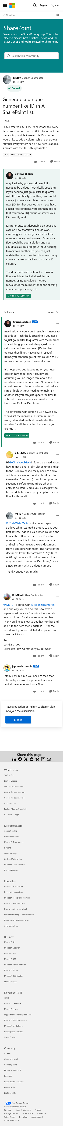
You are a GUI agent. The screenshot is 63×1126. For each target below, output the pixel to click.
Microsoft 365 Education (14, 903)
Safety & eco (9, 1117)
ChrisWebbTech (24, 173)
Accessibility (9, 1087)
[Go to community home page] (12, 5)
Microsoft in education (13, 886)
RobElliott (18, 595)
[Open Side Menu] (5, 5)
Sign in (18, 719)
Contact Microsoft (23, 1110)
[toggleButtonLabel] (57, 15)
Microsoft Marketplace (13, 1026)
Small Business (10, 981)
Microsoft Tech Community (15, 1020)
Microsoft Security (12, 947)
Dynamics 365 (10, 953)
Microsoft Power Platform (15, 964)
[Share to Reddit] (31, 759)
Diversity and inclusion (13, 1081)
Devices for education (13, 892)
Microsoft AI (9, 942)
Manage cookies (11, 1113)
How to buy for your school (15, 909)
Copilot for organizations (14, 792)
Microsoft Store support (14, 842)
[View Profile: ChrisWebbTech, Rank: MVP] (7, 323)
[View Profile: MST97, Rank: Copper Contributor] (7, 79)
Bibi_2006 (20, 452)
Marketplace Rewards (13, 1031)
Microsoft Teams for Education (17, 897)
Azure (6, 997)
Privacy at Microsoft (12, 1070)
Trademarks (42, 1113)
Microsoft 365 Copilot (13, 976)
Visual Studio (9, 1037)
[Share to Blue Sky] (37, 759)
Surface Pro (9, 775)
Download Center (11, 836)
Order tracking (10, 853)
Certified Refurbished (13, 859)
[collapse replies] (31, 319)
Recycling (23, 1117)
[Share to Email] (49, 759)
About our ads (37, 1117)
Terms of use (27, 1113)
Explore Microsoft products (15, 809)
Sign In (55, 5)
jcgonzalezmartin (44, 604)
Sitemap (7, 1110)
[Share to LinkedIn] (14, 759)
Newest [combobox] (53, 312)
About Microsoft (11, 1059)
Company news (10, 1064)
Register (44, 5)
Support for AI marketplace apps (17, 1014)
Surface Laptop (10, 780)
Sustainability (10, 1092)
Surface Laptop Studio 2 (14, 786)
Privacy (38, 1110)
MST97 (17, 77)
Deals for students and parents (17, 920)
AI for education (11, 926)
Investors (8, 1076)
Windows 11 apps (11, 814)
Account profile (10, 830)
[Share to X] (26, 759)
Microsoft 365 (10, 959)
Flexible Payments (11, 870)
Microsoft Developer (13, 1003)
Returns (7, 847)
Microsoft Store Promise (14, 864)
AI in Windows (10, 803)
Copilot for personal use (14, 797)
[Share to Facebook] (20, 759)
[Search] (35, 5)
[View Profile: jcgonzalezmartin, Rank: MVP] (7, 668)
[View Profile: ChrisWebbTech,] (9, 175)
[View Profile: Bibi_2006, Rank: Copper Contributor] (9, 454)
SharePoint (11, 15)
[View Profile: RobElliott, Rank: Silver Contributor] (7, 596)
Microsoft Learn (11, 1009)
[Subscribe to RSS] (43, 759)
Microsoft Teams (11, 970)
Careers (7, 1053)
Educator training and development (19, 914)
